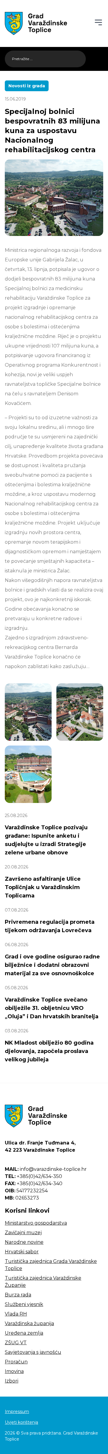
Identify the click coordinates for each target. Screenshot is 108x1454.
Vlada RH (16, 1314)
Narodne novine (24, 1242)
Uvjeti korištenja (21, 1422)
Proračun (16, 1362)
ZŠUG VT (16, 1342)
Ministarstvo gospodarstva (36, 1223)
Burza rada (18, 1295)
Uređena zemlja (24, 1333)
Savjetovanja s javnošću (33, 1352)
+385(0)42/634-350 (33, 1176)
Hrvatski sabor (22, 1252)
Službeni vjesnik (24, 1304)
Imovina (14, 1371)
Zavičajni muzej (23, 1232)
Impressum (17, 1411)
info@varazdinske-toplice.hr (46, 1169)
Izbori (11, 1381)
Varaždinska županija (29, 1323)
